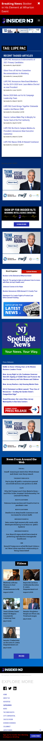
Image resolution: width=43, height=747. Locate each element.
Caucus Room (8, 719)
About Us (6, 698)
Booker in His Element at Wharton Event (18, 7)
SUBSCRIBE (21, 224)
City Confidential (9, 716)
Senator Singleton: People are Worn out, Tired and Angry (31, 614)
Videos (21, 563)
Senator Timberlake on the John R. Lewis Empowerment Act (11, 643)
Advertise (6, 702)
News (5, 709)
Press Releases (8, 362)
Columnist (7, 726)
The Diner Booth (8, 712)
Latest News (31, 272)
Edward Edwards (9, 723)
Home (5, 694)
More (21, 656)
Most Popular (11, 271)
